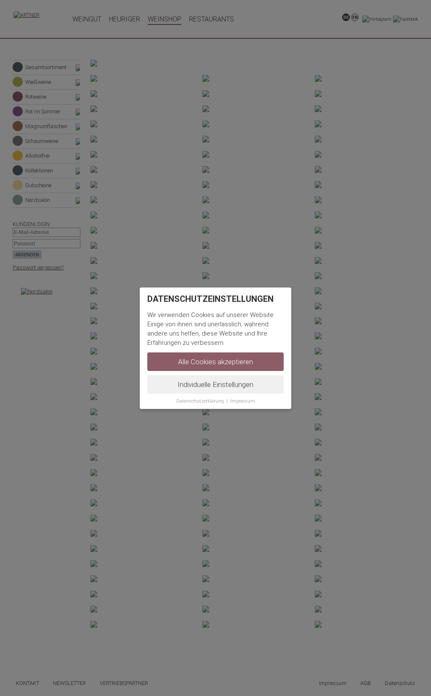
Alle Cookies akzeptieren (215, 361)
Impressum (242, 401)
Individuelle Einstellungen (215, 384)
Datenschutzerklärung (200, 401)
